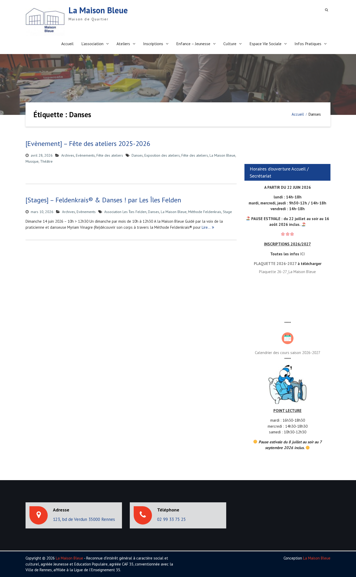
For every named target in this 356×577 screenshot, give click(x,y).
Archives (67, 155)
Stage (227, 211)
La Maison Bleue (98, 10)
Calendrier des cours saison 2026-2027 (287, 352)
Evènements (85, 155)
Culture (229, 43)
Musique (32, 161)
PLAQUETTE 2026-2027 (275, 263)
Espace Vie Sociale (265, 43)
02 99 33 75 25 (171, 519)
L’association (92, 43)
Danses (137, 155)
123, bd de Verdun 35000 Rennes (84, 519)
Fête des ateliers (109, 155)
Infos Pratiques (307, 43)
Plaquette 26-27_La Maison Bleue (287, 271)
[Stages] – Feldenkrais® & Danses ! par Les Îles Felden (103, 200)
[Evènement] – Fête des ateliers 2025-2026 (88, 143)
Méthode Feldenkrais (204, 211)
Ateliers (123, 43)
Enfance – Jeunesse (193, 43)
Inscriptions (153, 43)
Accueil (67, 43)
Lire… (206, 227)
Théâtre (46, 161)
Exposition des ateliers (162, 155)
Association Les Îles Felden (125, 211)
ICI (302, 253)
